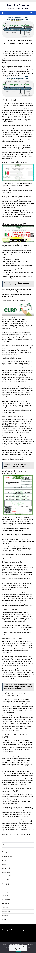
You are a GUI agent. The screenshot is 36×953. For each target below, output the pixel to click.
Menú (32, 13)
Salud (3, 907)
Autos (4, 860)
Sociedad (5, 911)
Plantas (4, 904)
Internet (4, 888)
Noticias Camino (18, 5)
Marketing (5, 892)
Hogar (4, 884)
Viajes (4, 919)
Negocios (5, 900)
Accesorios (5, 856)
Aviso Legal (5, 930)
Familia (4, 880)
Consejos (5, 872)
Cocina (4, 868)
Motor (4, 896)
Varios (4, 915)
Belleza (4, 864)
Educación (5, 876)
